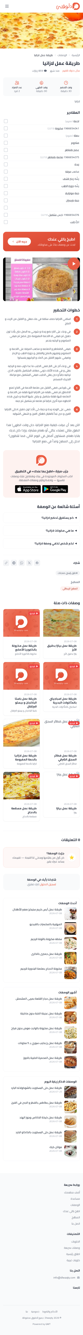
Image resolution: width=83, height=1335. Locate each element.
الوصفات (62, 55)
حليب (72, 222)
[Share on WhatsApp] (22, 563)
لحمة (76, 121)
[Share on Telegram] (14, 563)
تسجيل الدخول (48, 884)
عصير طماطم (72, 150)
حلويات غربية (73, 1260)
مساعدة (75, 1198)
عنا (27, 1311)
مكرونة (59, 128)
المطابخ (76, 1217)
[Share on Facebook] (37, 563)
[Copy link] (6, 563)
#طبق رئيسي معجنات (68, 573)
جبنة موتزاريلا (72, 193)
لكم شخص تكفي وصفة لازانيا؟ (54, 543)
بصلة (76, 135)
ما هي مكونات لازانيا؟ (60, 531)
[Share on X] (29, 563)
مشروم (75, 142)
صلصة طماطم (55, 157)
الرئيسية (76, 55)
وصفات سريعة (72, 1247)
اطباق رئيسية (73, 1254)
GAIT (48, 1324)
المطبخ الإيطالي (70, 588)
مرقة (68, 171)
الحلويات (75, 1241)
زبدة (77, 164)
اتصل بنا (76, 1223)
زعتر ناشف (68, 178)
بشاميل (52, 214)
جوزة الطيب (67, 186)
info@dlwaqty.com (64, 1277)
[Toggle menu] (7, 6)
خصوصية (35, 1311)
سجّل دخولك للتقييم (71, 70)
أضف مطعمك (72, 1192)
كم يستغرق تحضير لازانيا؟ (58, 518)
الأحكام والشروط (50, 1311)
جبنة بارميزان (72, 200)
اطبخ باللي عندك (71, 1211)
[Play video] (41, 279)
